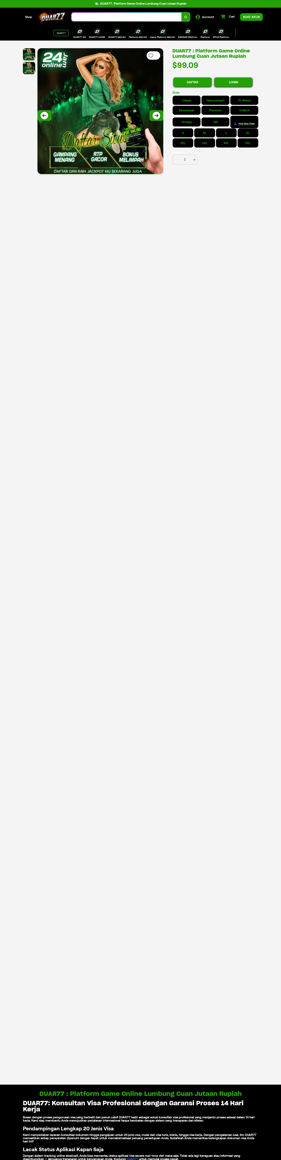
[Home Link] (51, 17)
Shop (28, 17)
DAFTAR (192, 82)
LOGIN (233, 82)
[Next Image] (156, 115)
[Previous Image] (44, 115)
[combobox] (126, 17)
